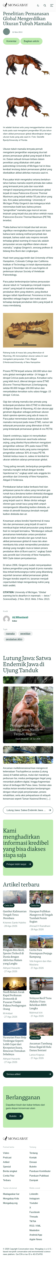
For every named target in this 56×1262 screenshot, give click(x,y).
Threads (33, 1216)
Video (6, 1153)
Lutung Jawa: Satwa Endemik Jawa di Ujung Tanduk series (30, 810)
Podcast (7, 1157)
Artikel (6, 1162)
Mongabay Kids (11, 1198)
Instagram (34, 1198)
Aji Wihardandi (20, 617)
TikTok (32, 1221)
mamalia (10, 633)
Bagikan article (31, 41)
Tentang (33, 1153)
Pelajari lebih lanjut (16, 864)
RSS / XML (35, 1226)
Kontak (33, 1157)
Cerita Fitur (8, 1176)
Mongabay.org (10, 1203)
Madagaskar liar (11, 1194)
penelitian (25, 633)
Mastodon (34, 1230)
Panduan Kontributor (40, 1171)
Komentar (11, 41)
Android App (35, 1235)
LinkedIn (33, 1194)
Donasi (33, 1162)
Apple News (35, 1239)
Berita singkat (10, 1171)
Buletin (13, 1116)
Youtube (33, 1203)
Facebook (34, 1212)
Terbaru (7, 1180)
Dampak (33, 1180)
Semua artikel (13, 1074)
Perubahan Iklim (14, 639)
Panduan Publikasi (39, 1176)
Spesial (7, 1166)
